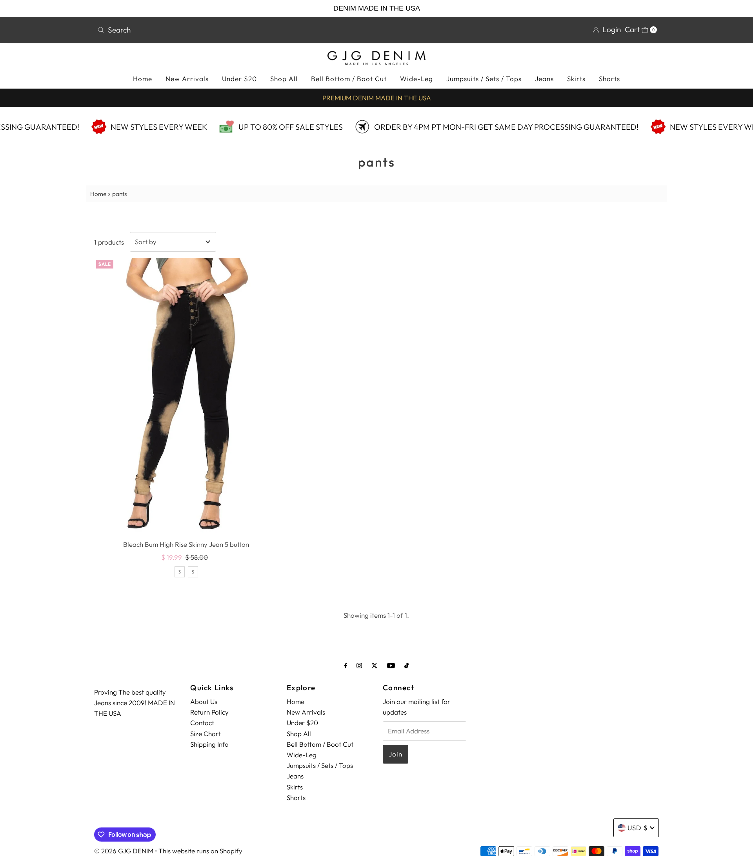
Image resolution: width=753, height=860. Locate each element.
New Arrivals (187, 78)
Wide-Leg (416, 78)
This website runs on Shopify (200, 851)
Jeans (544, 78)
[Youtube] (391, 665)
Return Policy (209, 712)
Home (142, 78)
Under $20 (239, 78)
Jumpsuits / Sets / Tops (484, 78)
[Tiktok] (406, 665)
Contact (202, 722)
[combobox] (233, 30)
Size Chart (205, 733)
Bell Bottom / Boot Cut (349, 78)
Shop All (284, 78)
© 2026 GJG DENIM (123, 851)
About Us (203, 701)
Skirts (576, 78)
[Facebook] (345, 665)
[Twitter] (374, 665)
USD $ (638, 828)
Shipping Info (209, 744)
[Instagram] (359, 665)
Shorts (609, 78)
